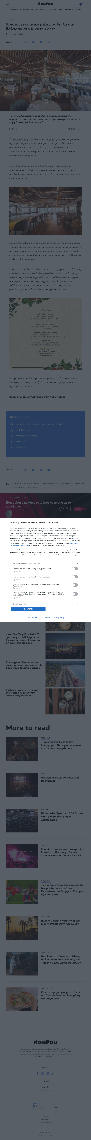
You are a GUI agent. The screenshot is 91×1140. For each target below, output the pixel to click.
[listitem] (45, 563)
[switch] (75, 568)
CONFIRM (28, 609)
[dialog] (45, 570)
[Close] (86, 522)
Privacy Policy (59, 618)
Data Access (45, 618)
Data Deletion (32, 618)
